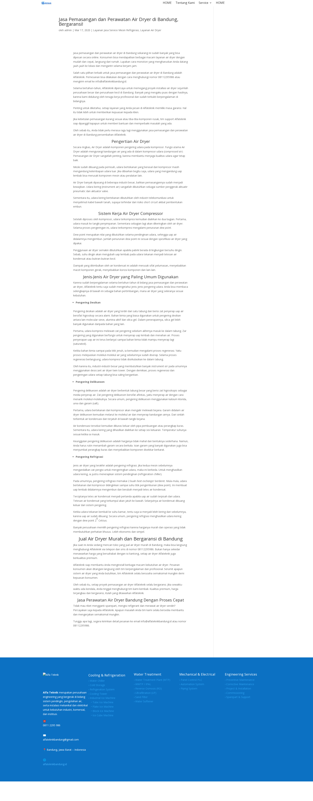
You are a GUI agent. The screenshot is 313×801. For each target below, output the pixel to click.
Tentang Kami (185, 3)
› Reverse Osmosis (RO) (148, 688)
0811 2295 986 (51, 725)
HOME (167, 3)
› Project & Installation (238, 688)
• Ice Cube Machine (100, 715)
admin (68, 30)
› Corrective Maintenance (239, 684)
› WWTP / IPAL (142, 684)
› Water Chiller (96, 680)
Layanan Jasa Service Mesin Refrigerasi (116, 30)
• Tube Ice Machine (100, 702)
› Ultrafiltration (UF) (145, 693)
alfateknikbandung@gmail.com (61, 739)
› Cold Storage (96, 685)
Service (203, 3)
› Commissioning (234, 693)
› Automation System (191, 684)
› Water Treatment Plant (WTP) (152, 680)
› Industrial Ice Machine (101, 698)
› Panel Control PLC (190, 680)
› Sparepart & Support (237, 697)
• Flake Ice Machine (101, 706)
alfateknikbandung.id (55, 764)
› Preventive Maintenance (239, 680)
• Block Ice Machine (101, 711)
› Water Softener (143, 701)
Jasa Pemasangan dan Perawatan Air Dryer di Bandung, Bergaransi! (118, 21)
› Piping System (188, 688)
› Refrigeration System (101, 689)
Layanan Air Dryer (150, 30)
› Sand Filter (141, 697)
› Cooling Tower (97, 693)
